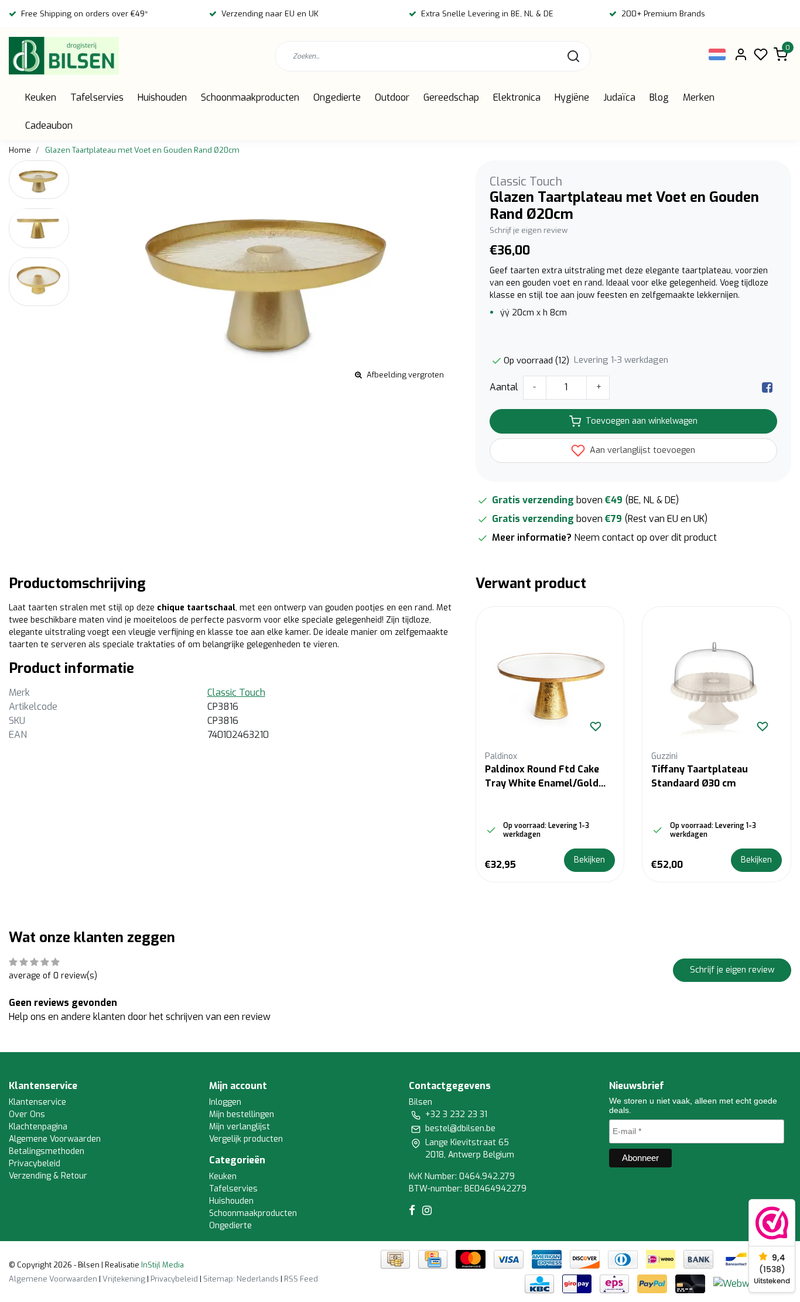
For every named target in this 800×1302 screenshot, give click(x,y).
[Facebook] (767, 387)
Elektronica (517, 97)
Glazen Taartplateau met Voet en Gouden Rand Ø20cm (142, 150)
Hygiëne (572, 97)
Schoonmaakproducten (250, 97)
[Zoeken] (573, 56)
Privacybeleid (34, 1163)
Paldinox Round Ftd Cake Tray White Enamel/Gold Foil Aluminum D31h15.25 (542, 777)
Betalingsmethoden (46, 1151)
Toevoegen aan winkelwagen (642, 421)
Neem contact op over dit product (645, 537)
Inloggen (225, 1102)
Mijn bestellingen (241, 1114)
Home (20, 150)
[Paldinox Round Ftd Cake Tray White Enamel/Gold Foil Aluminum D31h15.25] (550, 681)
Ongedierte (337, 97)
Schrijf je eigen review (528, 230)
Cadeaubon (49, 125)
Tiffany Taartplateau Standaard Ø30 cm (699, 776)
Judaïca (619, 97)
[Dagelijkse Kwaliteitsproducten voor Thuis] (64, 56)
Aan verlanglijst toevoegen (641, 450)
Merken (698, 97)
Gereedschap (451, 97)
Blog (659, 97)
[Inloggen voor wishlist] (595, 726)
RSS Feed (301, 1279)
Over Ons (27, 1114)
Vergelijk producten (246, 1139)
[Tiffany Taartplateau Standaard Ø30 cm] (716, 681)
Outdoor (392, 97)
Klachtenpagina (38, 1126)
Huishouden (162, 97)
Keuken (40, 97)
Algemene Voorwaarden (55, 1139)
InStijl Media (161, 1265)
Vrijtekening (123, 1279)
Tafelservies (97, 97)
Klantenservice (37, 1102)
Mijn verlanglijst (239, 1126)
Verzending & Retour (48, 1175)
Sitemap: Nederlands (241, 1279)
